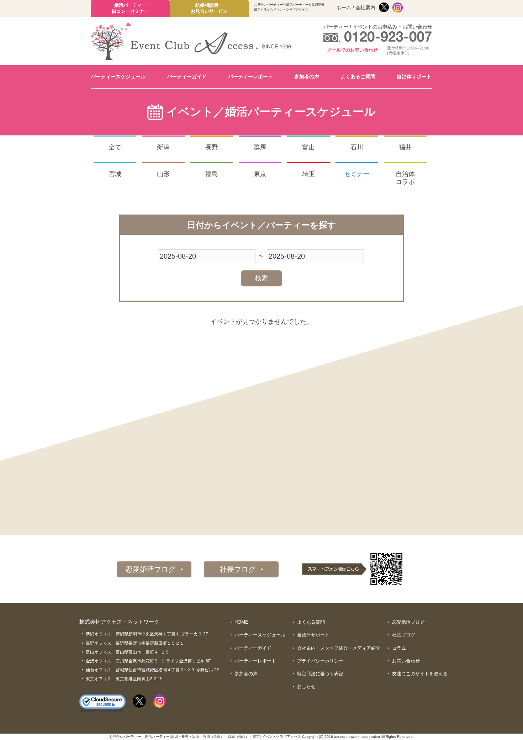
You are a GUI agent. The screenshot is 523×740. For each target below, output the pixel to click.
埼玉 (308, 174)
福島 (211, 174)
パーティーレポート (250, 76)
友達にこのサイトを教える (420, 673)
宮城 (115, 174)
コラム (399, 648)
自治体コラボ (405, 177)
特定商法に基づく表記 (320, 673)
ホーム (343, 7)
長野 (211, 147)
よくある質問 (311, 622)
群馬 (260, 147)
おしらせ (306, 686)
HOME (241, 622)
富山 (308, 147)
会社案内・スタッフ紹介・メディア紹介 (338, 648)
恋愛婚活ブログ (150, 569)
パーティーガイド (187, 76)
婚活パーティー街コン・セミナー (130, 8)
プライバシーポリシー (320, 661)
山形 (163, 174)
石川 (356, 147)
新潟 (163, 147)
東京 (260, 174)
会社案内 (365, 7)
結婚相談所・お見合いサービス (209, 8)
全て (115, 147)
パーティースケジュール (118, 76)
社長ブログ (237, 569)
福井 (405, 147)
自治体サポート (414, 76)
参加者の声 (306, 76)
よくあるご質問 (357, 76)
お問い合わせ (406, 661)
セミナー (357, 174)
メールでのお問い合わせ (352, 50)
